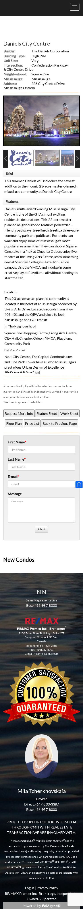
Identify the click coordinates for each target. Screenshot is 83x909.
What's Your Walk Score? (20, 372)
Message (15, 494)
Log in (29, 888)
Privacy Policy (47, 888)
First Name (16, 442)
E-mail (12, 476)
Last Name (16, 459)
